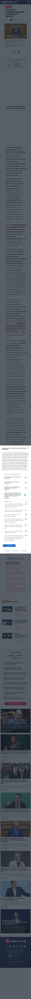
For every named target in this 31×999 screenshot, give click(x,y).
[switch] (25, 477)
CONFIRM (9, 545)
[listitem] (15, 474)
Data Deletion (7, 550)
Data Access (15, 550)
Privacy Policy (24, 550)
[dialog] (15, 499)
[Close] (28, 448)
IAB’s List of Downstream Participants (17, 469)
